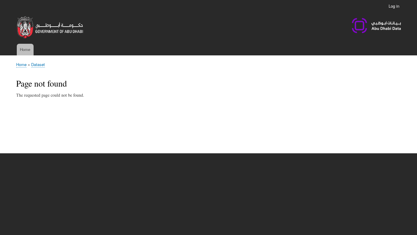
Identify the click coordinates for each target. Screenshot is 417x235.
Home (25, 49)
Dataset (38, 64)
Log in (394, 6)
